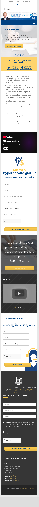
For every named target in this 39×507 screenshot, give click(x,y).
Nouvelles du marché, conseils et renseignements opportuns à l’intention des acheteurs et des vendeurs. (20, 424)
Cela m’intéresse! (19, 268)
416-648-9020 (12, 478)
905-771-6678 (14, 476)
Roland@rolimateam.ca (15, 475)
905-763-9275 (15, 480)
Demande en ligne (13, 46)
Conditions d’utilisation (24, 488)
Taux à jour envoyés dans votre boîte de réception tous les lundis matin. (21, 433)
